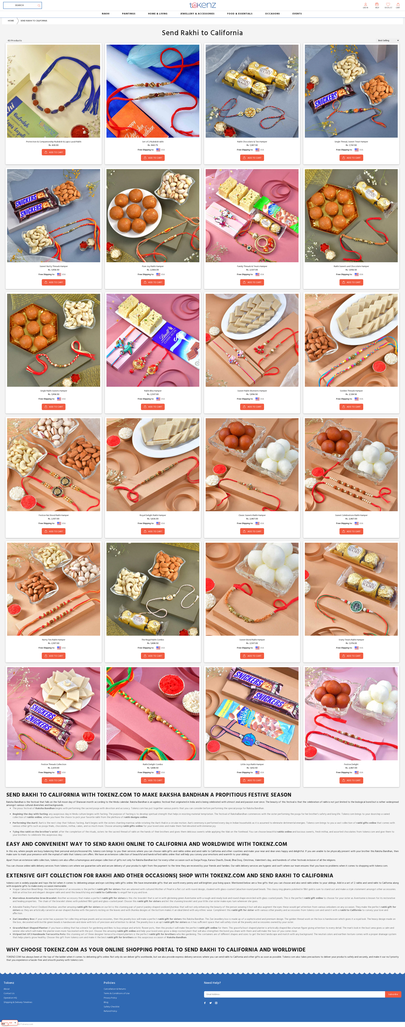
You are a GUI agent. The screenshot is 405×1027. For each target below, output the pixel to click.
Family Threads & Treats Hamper (252, 266)
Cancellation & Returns (115, 989)
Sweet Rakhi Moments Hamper (252, 391)
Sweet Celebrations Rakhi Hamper (351, 515)
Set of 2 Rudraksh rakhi (153, 142)
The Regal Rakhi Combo (153, 640)
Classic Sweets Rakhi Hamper (252, 515)
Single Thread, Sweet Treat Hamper (351, 142)
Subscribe (393, 994)
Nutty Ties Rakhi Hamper (53, 640)
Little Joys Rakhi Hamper (252, 764)
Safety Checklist (111, 1007)
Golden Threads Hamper (351, 391)
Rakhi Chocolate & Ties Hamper (252, 142)
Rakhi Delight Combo (153, 764)
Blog (106, 1002)
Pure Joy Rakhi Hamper (153, 266)
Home (11, 21)
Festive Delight (351, 764)
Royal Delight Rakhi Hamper (153, 515)
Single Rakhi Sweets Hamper (53, 391)
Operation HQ (10, 998)
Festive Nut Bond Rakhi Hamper (54, 515)
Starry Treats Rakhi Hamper (351, 640)
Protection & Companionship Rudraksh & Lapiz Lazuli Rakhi (53, 142)
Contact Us (9, 993)
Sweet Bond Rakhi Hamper (252, 640)
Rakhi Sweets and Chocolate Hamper (351, 266)
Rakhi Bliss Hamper (153, 391)
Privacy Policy (110, 998)
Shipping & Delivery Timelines (18, 1002)
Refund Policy (110, 1011)
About (7, 989)
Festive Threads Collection (53, 764)
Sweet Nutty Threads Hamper (54, 266)
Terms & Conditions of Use (117, 993)
